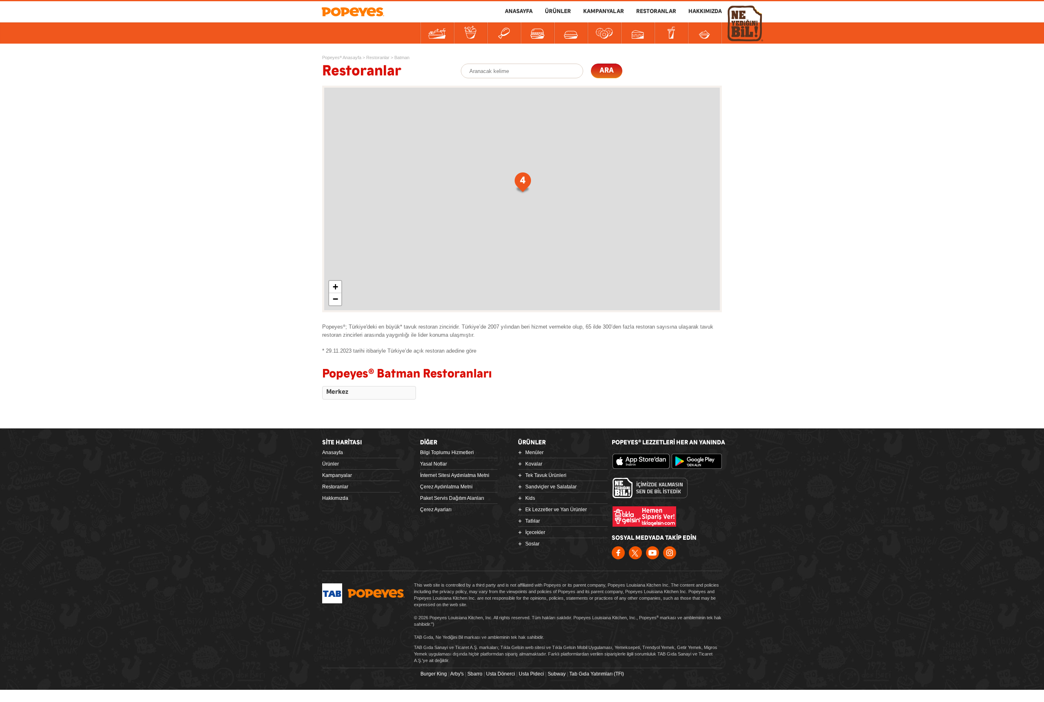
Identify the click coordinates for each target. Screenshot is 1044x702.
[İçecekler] (671, 33)
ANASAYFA (519, 11)
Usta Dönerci (500, 674)
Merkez (337, 392)
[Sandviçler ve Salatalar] (537, 33)
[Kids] (571, 33)
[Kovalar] (470, 33)
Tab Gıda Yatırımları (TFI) (596, 674)
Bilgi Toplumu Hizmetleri (447, 452)
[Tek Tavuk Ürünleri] (504, 33)
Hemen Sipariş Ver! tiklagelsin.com (644, 516)
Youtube (652, 552)
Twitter (635, 552)
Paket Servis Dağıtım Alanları (452, 498)
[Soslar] (704, 33)
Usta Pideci (531, 674)
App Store (641, 461)
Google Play (700, 461)
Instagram (669, 552)
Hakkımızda (335, 498)
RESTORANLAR (656, 11)
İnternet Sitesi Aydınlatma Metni (454, 475)
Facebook (618, 552)
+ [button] (335, 287)
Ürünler (330, 464)
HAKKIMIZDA (705, 11)
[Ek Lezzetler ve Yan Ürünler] (604, 33)
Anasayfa (332, 452)
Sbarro (474, 674)
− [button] (335, 299)
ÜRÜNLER (558, 11)
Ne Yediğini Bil (650, 488)
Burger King (433, 674)
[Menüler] (437, 33)
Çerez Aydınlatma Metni (446, 487)
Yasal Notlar (433, 464)
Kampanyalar (337, 475)
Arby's (457, 674)
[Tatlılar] (638, 33)
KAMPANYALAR (603, 11)
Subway (557, 674)
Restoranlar (335, 487)
